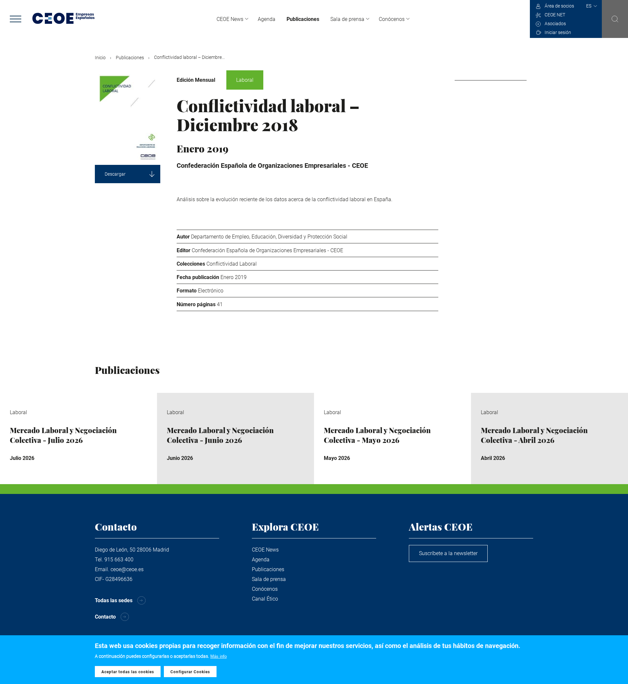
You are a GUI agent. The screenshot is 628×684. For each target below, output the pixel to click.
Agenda (266, 19)
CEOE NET (555, 14)
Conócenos (392, 19)
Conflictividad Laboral (231, 264)
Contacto (105, 617)
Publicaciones (303, 19)
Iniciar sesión (558, 32)
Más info (218, 656)
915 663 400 (118, 559)
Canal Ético (265, 599)
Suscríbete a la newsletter (448, 553)
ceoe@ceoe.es (127, 569)
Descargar (115, 174)
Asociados (555, 23)
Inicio (100, 57)
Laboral (244, 80)
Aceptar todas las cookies (127, 672)
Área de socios (559, 6)
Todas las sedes (113, 600)
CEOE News (230, 19)
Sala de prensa (347, 19)
